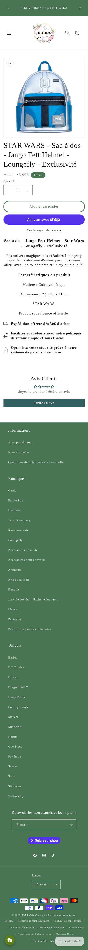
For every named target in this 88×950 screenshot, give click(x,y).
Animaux (14, 569)
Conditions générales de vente (34, 934)
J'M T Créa (28, 915)
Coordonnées (76, 927)
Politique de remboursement (33, 920)
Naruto (13, 736)
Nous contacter (18, 452)
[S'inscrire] (71, 824)
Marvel (13, 716)
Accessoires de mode (23, 550)
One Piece (15, 746)
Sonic (12, 776)
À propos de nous (20, 442)
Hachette (14, 510)
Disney (13, 677)
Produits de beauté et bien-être (29, 629)
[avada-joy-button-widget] (10, 940)
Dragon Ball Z (18, 687)
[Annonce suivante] (80, 7)
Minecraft (15, 726)
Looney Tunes (18, 707)
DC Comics (16, 667)
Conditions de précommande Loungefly (36, 462)
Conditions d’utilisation (22, 927)
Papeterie (14, 619)
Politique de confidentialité (69, 920)
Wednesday (16, 796)
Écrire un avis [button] (44, 403)
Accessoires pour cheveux (26, 559)
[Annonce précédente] (7, 7)
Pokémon (14, 756)
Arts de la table (19, 579)
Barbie (12, 657)
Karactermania (18, 530)
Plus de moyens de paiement (44, 230)
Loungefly (15, 540)
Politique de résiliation (46, 941)
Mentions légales (65, 934)
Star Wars (14, 786)
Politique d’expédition (52, 927)
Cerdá (12, 490)
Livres (12, 609)
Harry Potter (16, 697)
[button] (9, 33)
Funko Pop (15, 500)
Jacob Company (19, 520)
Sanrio (12, 766)
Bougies (14, 589)
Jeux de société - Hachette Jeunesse (33, 599)
